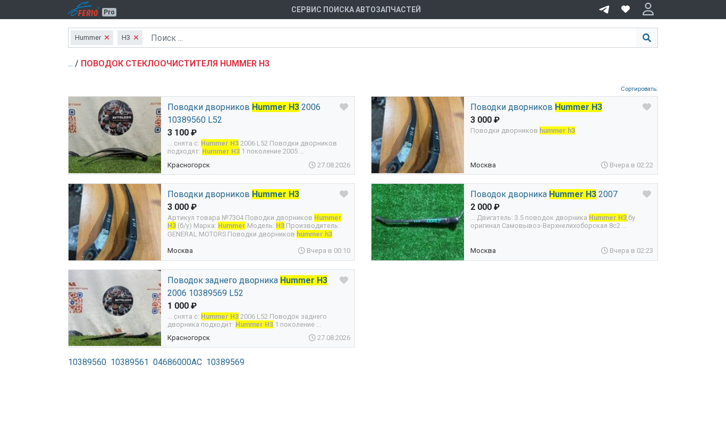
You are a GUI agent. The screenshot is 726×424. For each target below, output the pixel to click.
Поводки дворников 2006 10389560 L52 (243, 113)
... (71, 63)
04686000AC (177, 362)
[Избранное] (625, 9)
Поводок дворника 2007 (544, 194)
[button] (648, 9)
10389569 (225, 362)
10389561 (130, 362)
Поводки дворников (536, 107)
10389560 (87, 362)
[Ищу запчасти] (604, 8)
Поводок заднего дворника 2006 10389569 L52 (247, 286)
